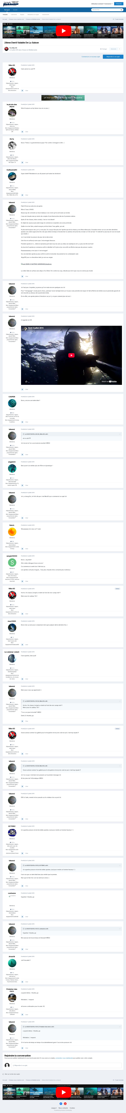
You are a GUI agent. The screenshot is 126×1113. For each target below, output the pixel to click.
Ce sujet (114, 9)
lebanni (12, 202)
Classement (45, 14)
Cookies (72, 1108)
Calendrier (14, 14)
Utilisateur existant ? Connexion (101, 4)
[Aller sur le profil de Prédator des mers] (12, 998)
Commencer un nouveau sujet (91, 56)
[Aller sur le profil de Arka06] (12, 963)
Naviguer (7, 10)
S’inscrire (118, 3)
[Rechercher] (121, 9)
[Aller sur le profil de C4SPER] (12, 403)
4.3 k (12, 122)
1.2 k (12, 81)
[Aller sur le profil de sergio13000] (12, 562)
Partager (104, 49)
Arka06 (12, 957)
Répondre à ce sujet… (21, 1065)
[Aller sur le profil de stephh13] (12, 468)
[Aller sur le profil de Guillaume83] (12, 176)
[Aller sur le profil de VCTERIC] (12, 833)
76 (13, 637)
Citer (26, 90)
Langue (53, 1108)
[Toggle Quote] (24, 434)
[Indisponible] (36, 264)
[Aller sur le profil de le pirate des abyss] (12, 113)
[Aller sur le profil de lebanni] (12, 209)
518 (13, 155)
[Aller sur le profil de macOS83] (12, 628)
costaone (12, 893)
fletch (11, 525)
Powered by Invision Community (63, 1110)
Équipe (22, 14)
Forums (5, 14)
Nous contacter (63, 1108)
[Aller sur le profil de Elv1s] (12, 145)
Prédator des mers (11, 990)
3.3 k (12, 218)
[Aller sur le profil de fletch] (12, 532)
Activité (15, 10)
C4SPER (12, 397)
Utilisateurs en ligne (33, 14)
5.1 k (12, 186)
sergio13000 (12, 556)
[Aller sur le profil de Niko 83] (6, 49)
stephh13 (11, 462)
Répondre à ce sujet (113, 56)
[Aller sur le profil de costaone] (12, 900)
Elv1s (12, 139)
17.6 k (12, 842)
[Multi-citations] (22, 90)
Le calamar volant (12, 652)
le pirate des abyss (12, 105)
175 (13, 972)
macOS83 (12, 621)
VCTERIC (11, 826)
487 (13, 572)
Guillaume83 (12, 170)
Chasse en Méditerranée (29, 50)
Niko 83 (14, 48)
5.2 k (12, 668)
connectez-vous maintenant (63, 1058)
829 (13, 413)
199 (13, 541)
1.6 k (12, 909)
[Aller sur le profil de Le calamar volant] (12, 658)
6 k (13, 1007)
